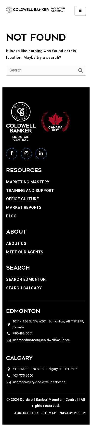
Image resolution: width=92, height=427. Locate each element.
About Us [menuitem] (16, 243)
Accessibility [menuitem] (26, 413)
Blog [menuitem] (11, 216)
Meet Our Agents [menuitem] (24, 252)
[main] (46, 53)
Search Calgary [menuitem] (24, 288)
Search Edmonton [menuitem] (26, 279)
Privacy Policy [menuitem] (72, 413)
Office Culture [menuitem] (22, 199)
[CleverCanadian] (55, 121)
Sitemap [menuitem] (48, 413)
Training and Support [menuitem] (30, 190)
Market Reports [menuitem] (23, 207)
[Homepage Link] (35, 9)
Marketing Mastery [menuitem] (28, 182)
